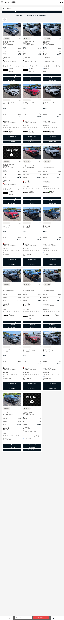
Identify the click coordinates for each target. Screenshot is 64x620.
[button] (12, 75)
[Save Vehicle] (20, 38)
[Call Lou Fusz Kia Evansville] (60, 2)
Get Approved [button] (12, 77)
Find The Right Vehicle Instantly (41, 617)
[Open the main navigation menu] (2, 2)
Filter (48, 12)
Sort (18, 12)
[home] (10, 2)
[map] (62, 2)
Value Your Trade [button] (11, 80)
